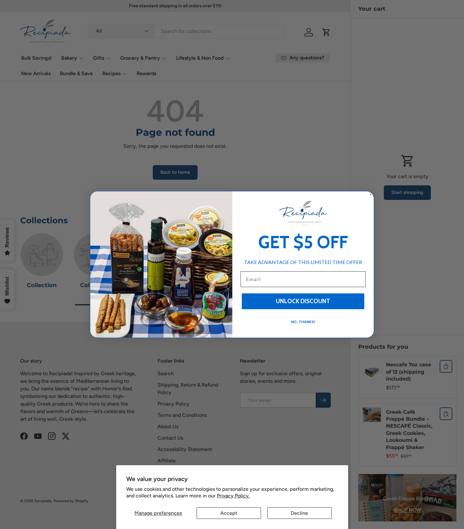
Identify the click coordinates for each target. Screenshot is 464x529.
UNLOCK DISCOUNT (303, 301)
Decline (299, 513)
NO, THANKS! (303, 321)
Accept (228, 513)
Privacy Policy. (233, 496)
